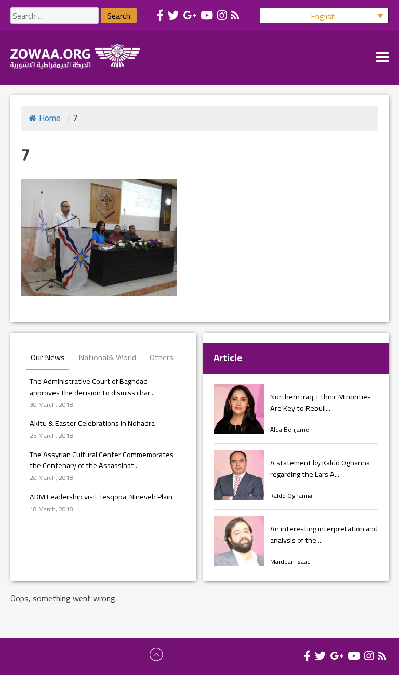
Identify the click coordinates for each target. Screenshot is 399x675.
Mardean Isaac (290, 561)
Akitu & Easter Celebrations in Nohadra (92, 423)
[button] (324, 15)
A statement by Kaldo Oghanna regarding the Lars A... (320, 468)
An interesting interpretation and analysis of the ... (324, 534)
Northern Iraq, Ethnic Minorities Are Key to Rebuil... (320, 402)
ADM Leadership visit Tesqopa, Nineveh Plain (101, 496)
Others (162, 357)
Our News (48, 357)
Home (50, 118)
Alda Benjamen (291, 429)
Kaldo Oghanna (291, 495)
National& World (107, 357)
